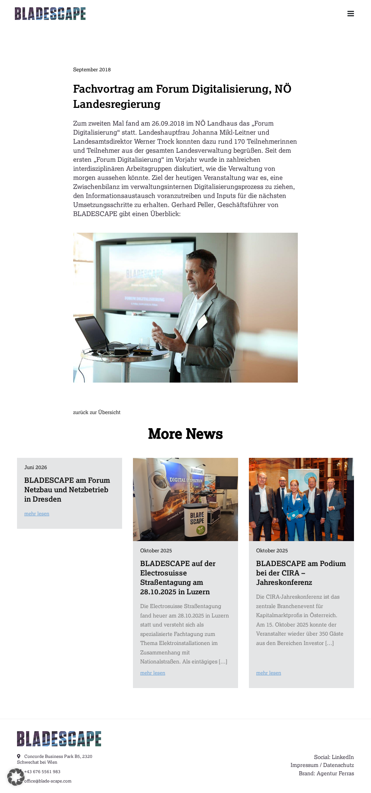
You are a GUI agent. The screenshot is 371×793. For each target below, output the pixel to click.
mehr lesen (36, 513)
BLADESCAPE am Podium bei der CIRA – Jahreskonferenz (301, 572)
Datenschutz (338, 765)
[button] (16, 777)
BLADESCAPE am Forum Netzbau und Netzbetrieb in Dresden (67, 489)
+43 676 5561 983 (42, 771)
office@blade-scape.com (47, 781)
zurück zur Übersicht (97, 412)
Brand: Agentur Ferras (326, 773)
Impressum (304, 765)
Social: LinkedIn (334, 757)
